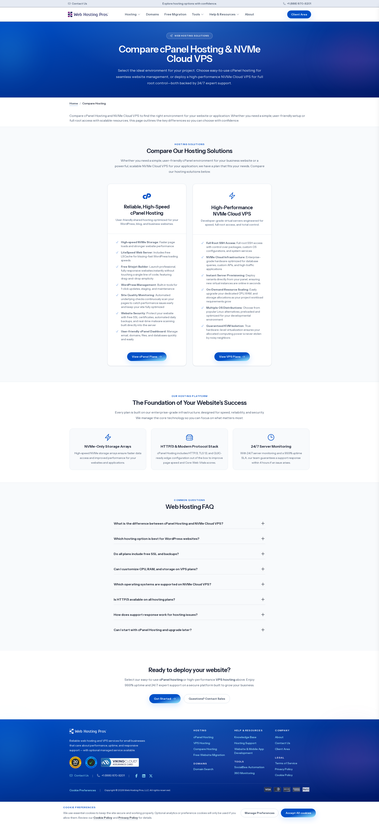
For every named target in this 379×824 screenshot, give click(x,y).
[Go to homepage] (88, 14)
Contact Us (79, 3)
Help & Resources (222, 14)
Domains (152, 14)
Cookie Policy (102, 817)
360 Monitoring (244, 773)
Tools (196, 14)
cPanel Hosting (203, 737)
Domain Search (203, 769)
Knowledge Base (245, 737)
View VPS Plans (229, 356)
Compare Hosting (205, 749)
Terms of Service (286, 763)
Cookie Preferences (82, 790)
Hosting (131, 14)
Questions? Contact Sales (207, 698)
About (249, 14)
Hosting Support (245, 743)
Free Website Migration (209, 755)
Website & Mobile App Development (249, 751)
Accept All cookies (298, 813)
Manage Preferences (259, 813)
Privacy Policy (128, 817)
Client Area (299, 14)
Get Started (162, 698)
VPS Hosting (201, 743)
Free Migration (175, 14)
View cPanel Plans (144, 356)
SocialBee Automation (249, 767)
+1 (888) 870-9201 (299, 3)
